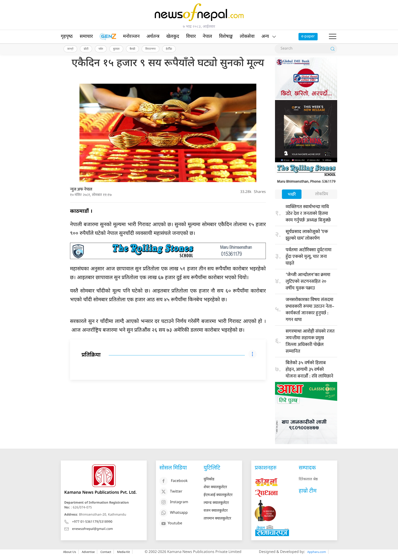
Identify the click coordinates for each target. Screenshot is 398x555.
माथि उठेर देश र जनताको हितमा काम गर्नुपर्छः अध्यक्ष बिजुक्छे (308, 213)
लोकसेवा (247, 37)
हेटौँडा (169, 48)
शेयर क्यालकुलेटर (215, 487)
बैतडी (132, 48)
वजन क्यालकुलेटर (216, 510)
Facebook (179, 481)
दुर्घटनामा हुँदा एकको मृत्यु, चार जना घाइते (308, 256)
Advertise (88, 552)
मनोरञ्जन (131, 37)
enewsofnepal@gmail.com (92, 529)
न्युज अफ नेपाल (81, 189)
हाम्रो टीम (307, 491)
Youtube (175, 523)
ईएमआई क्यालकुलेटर (218, 495)
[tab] (291, 194)
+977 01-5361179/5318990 (92, 522)
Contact (105, 552)
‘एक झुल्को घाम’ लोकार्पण (307, 235)
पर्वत (101, 48)
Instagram (179, 502)
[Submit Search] (332, 48)
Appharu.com (316, 552)
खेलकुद (172, 37)
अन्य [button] (265, 37)
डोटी (86, 48)
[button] (332, 36)
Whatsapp (179, 513)
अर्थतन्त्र (152, 37)
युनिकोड (209, 479)
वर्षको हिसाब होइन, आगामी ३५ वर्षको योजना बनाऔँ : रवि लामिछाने (309, 369)
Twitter (176, 491)
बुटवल (116, 48)
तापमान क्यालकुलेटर (217, 518)
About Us (69, 552)
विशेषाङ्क (226, 37)
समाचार (86, 37)
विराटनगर (150, 48)
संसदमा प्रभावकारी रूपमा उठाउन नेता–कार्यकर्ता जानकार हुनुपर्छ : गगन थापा (310, 310)
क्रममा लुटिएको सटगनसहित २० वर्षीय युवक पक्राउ (308, 281)
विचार (191, 37)
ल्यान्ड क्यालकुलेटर (216, 503)
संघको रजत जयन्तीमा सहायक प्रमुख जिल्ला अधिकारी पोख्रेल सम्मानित (310, 341)
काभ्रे (70, 48)
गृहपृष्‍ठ (67, 37)
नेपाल (207, 37)
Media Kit (123, 552)
